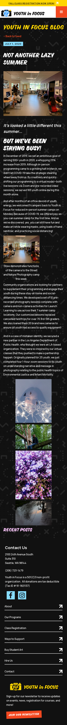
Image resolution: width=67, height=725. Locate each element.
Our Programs (13, 617)
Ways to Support (14, 639)
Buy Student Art (14, 650)
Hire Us (9, 660)
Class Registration (15, 628)
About (8, 606)
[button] (61, 12)
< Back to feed (12, 36)
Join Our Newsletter (24, 714)
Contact (9, 671)
